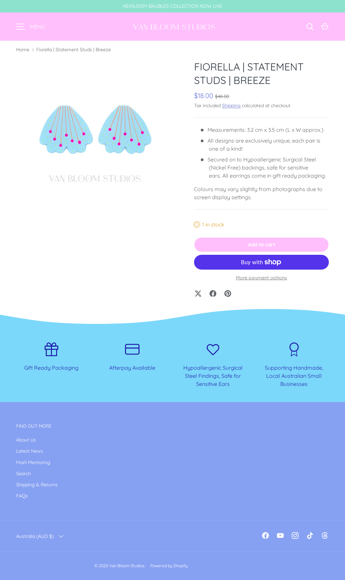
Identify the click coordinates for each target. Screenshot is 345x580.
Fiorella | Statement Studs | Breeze (73, 50)
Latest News (29, 451)
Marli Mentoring (33, 462)
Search (23, 473)
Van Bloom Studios (127, 565)
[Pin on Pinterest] (227, 293)
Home (22, 50)
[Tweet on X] (198, 293)
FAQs (22, 496)
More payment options (261, 278)
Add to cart (261, 244)
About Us (26, 440)
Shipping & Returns (37, 485)
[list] (94, 138)
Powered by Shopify (169, 565)
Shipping (231, 105)
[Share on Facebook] (213, 293)
